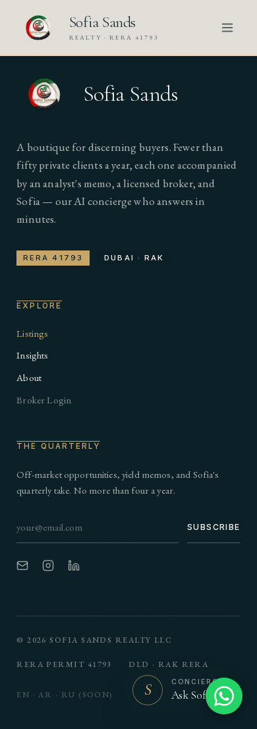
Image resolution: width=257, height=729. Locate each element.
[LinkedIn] (74, 565)
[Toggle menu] (228, 28)
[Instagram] (48, 565)
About (29, 377)
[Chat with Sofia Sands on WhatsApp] (224, 696)
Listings (32, 333)
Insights (32, 355)
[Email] (22, 565)
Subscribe (214, 527)
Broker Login (43, 400)
